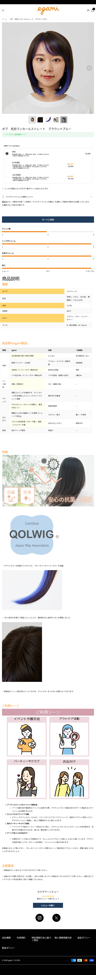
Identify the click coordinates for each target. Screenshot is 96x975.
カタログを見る (3, 10)
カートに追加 (48, 219)
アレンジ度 (6, 228)
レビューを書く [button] (48, 905)
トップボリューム (9, 241)
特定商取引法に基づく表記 (41, 939)
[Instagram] (40, 918)
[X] (56, 918)
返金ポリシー (83, 937)
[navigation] (32, 119)
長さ (3, 265)
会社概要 (6, 937)
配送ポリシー (8, 947)
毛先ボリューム (8, 253)
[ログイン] (88, 10)
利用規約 (21, 937)
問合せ (4, 201)
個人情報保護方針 (63, 937)
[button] (89, 68)
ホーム (4, 19)
